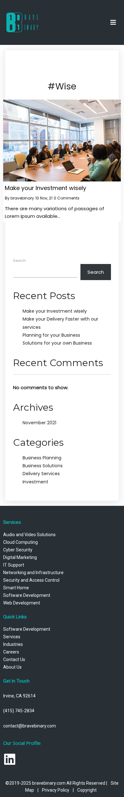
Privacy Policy (55, 790)
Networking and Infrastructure (33, 572)
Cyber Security (17, 549)
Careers (11, 651)
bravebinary (22, 198)
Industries (13, 644)
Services (11, 636)
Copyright (87, 790)
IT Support (13, 564)
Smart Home (16, 587)
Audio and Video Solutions (29, 534)
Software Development (26, 595)
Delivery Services (41, 473)
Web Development (21, 602)
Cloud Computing (20, 542)
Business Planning (42, 458)
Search (19, 260)
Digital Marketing (20, 557)
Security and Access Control (31, 580)
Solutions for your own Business (57, 343)
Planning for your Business (51, 335)
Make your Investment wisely (55, 311)
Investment (35, 482)
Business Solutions (43, 466)
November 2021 (39, 423)
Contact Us (14, 659)
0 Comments (66, 198)
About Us (12, 667)
